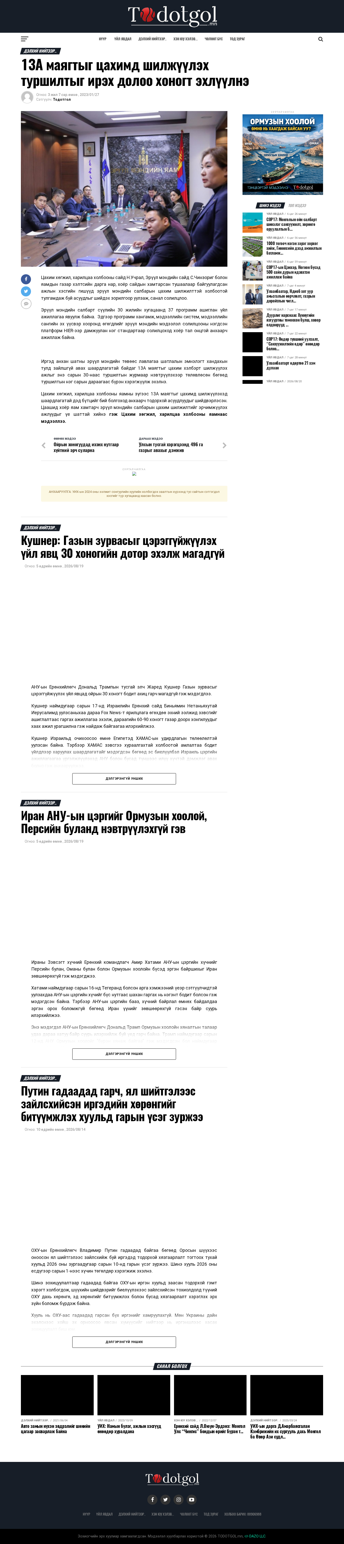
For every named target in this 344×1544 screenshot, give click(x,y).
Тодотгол (62, 99)
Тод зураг (237, 39)
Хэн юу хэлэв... (186, 39)
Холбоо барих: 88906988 (242, 1514)
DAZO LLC (256, 1536)
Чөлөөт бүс (214, 39)
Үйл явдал (122, 39)
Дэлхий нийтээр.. (152, 39)
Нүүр (102, 39)
